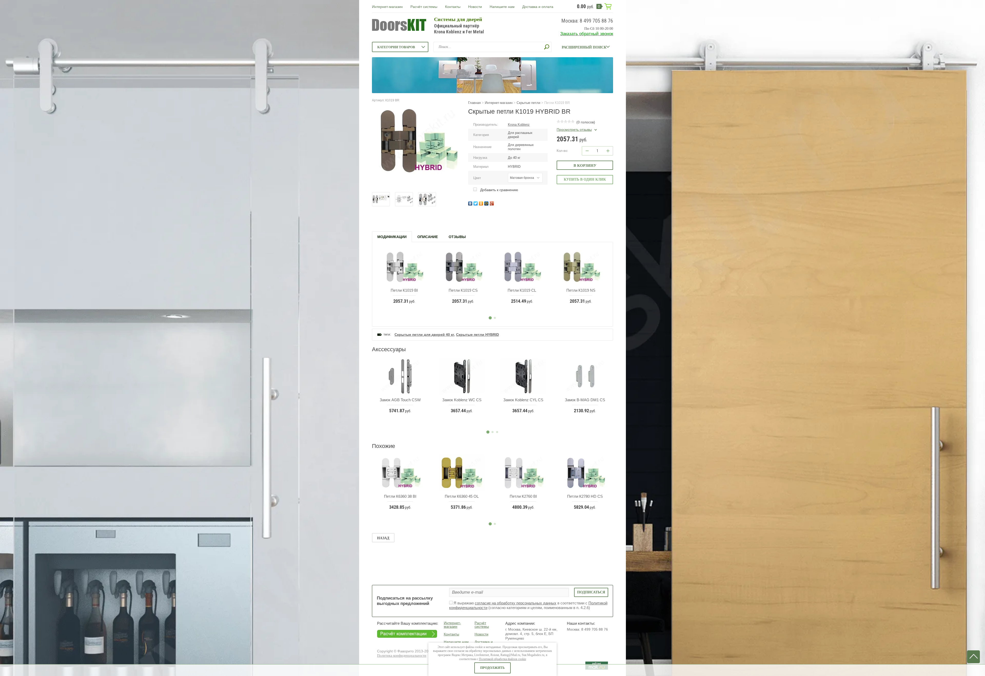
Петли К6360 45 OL (462, 496)
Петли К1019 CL (522, 290)
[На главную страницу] (399, 25)
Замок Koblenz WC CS (461, 400)
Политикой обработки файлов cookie (502, 659)
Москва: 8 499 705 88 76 (587, 21)
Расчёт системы (423, 7)
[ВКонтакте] (471, 202)
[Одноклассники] (481, 202)
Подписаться (591, 592)
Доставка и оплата (537, 7)
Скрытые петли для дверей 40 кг (424, 334)
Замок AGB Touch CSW (400, 400)
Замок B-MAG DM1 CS (585, 400)
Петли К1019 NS (580, 290)
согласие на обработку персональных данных (515, 603)
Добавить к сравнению (498, 190)
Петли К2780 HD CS (585, 496)
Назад (383, 538)
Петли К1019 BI (404, 290)
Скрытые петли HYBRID (477, 334)
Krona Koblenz (519, 124)
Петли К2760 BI (523, 496)
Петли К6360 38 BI (400, 496)
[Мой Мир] (487, 202)
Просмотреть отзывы (574, 130)
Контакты (452, 7)
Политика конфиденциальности (401, 656)
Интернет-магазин (387, 7)
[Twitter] (476, 202)
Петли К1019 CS (463, 290)
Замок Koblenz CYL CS (523, 400)
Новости (475, 7)
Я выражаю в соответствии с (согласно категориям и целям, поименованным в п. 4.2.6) (528, 605)
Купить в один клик (585, 179)
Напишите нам (502, 7)
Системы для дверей (458, 19)
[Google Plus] (492, 202)
